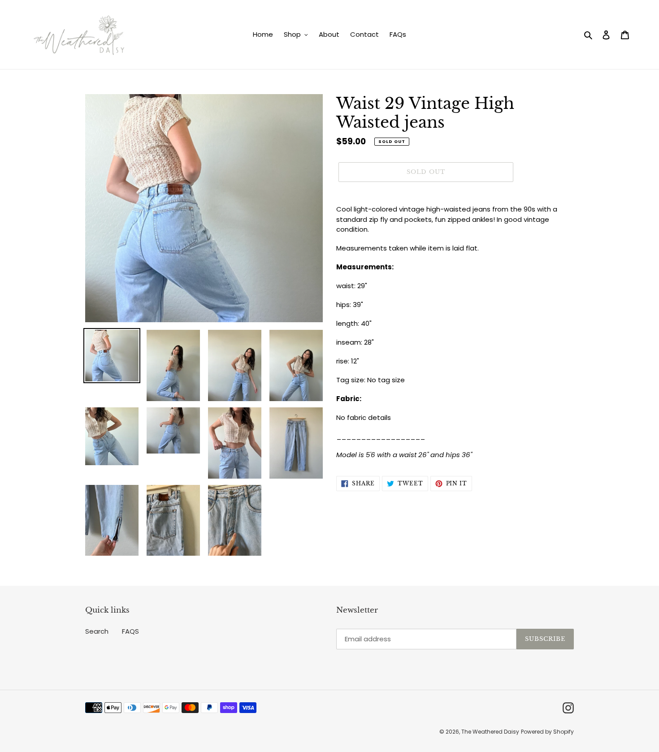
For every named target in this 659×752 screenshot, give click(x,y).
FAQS (130, 631)
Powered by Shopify (547, 731)
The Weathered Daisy (490, 731)
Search (96, 631)
